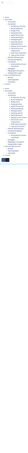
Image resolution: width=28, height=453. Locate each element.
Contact (7, 84)
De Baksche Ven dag (18, 26)
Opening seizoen (17, 42)
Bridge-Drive (15, 31)
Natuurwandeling (17, 37)
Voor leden (8, 20)
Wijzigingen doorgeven (16, 71)
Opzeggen (11, 69)
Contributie (12, 62)
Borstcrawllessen (17, 28)
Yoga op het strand (17, 55)
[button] (14, 86)
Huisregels (11, 82)
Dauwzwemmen (16, 33)
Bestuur (10, 77)
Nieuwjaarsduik (16, 40)
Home (7, 17)
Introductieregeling (15, 60)
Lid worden (12, 22)
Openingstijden (13, 80)
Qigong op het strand (18, 46)
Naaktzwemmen (17, 44)
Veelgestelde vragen (15, 73)
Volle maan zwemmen (18, 53)
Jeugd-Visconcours (17, 35)
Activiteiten (12, 24)
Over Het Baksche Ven (12, 75)
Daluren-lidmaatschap (15, 57)
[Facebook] (3, 160)
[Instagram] (7, 160)
